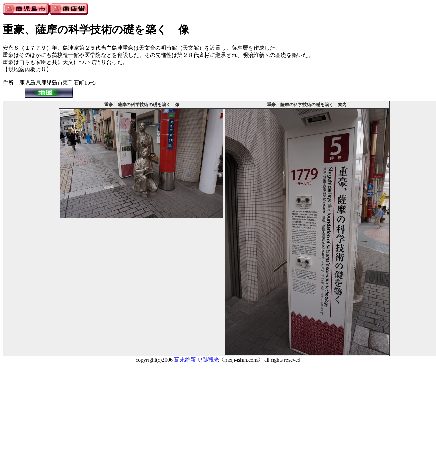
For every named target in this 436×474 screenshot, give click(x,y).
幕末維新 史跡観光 (196, 360)
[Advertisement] (31, 204)
